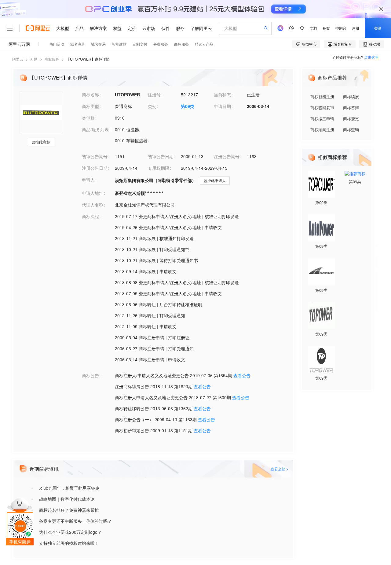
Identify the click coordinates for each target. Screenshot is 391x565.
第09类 (187, 106)
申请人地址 (92, 193)
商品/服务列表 (95, 129)
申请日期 (222, 106)
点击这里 (371, 57)
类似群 (88, 118)
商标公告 (90, 375)
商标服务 (52, 58)
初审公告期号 (95, 156)
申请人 (88, 180)
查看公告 (241, 375)
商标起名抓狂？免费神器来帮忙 (69, 510)
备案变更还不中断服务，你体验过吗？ (75, 521)
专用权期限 (158, 168)
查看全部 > (279, 468)
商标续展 (351, 96)
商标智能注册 (322, 96)
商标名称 (90, 94)
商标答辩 (351, 107)
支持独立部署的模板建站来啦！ (69, 543)
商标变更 (351, 118)
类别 (152, 106)
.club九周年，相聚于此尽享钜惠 (69, 488)
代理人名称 (92, 205)
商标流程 (90, 216)
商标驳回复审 (322, 107)
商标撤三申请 (322, 118)
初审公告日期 (161, 156)
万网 (34, 58)
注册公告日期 (95, 168)
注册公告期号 (226, 156)
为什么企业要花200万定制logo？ (70, 532)
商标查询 (351, 129)
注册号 (154, 94)
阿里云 (17, 58)
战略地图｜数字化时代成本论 (67, 499)
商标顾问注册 (322, 129)
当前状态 (222, 94)
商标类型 (90, 106)
